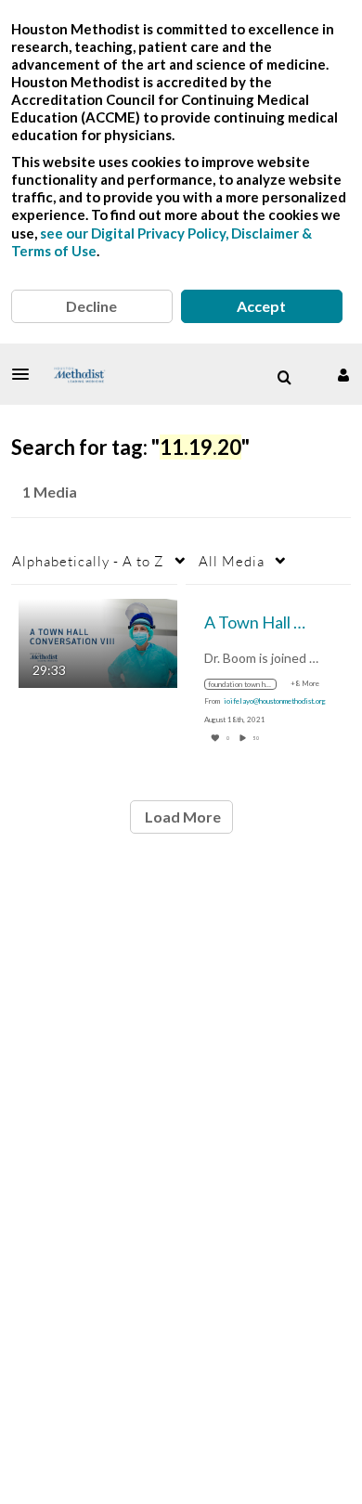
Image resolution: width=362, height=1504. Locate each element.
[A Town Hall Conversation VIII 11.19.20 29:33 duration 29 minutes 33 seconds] (98, 642)
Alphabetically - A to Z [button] (88, 560)
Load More (181, 816)
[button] (26, 374)
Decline (91, 306)
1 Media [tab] (49, 491)
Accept (261, 306)
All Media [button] (232, 560)
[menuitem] (284, 378)
